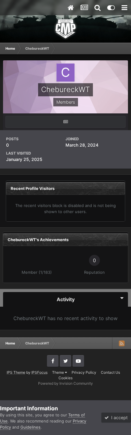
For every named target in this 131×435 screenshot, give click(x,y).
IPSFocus (39, 372)
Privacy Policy (84, 372)
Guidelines (30, 427)
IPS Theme (16, 372)
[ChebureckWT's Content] (65, 122)
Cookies (65, 378)
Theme (58, 372)
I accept (118, 417)
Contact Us (110, 372)
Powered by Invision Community (65, 383)
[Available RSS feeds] (121, 343)
